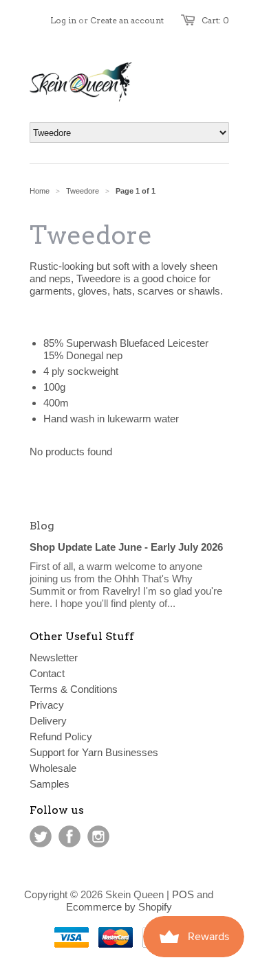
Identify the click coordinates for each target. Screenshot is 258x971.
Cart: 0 (215, 20)
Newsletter (54, 657)
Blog (42, 525)
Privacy (47, 705)
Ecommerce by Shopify (119, 907)
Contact (47, 673)
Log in (63, 20)
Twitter (41, 836)
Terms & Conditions (74, 689)
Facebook (69, 836)
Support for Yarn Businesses (94, 752)
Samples (49, 784)
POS (183, 894)
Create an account (127, 20)
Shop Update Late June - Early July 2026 (126, 547)
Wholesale (53, 768)
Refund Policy (61, 736)
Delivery (48, 721)
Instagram (98, 836)
